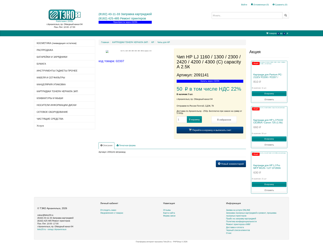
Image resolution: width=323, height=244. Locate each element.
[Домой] (37, 33)
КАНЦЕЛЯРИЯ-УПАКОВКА (51, 84)
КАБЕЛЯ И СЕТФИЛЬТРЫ (51, 77)
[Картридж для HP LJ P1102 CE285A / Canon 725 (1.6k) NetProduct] (269, 112)
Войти (244, 5)
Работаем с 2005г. (64, 21)
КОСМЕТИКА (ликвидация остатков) (57, 43)
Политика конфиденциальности (241, 221)
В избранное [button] (224, 119)
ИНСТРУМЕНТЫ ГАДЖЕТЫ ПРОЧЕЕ (57, 70)
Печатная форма (127, 145)
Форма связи (169, 216)
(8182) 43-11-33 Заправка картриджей (125, 14)
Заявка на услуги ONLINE (64, 33)
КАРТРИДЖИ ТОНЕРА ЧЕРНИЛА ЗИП (57, 91)
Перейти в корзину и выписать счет (211, 130)
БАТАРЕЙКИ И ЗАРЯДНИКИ (52, 57)
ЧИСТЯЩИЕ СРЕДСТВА (50, 118)
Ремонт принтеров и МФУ (125, 33)
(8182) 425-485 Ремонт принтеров (122, 18)
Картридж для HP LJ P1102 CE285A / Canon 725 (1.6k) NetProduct (268, 123)
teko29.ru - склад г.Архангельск (51, 229)
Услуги (40, 125)
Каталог (45, 33)
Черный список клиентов (238, 230)
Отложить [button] (269, 99)
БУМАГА (41, 63)
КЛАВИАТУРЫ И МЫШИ (50, 98)
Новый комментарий (232, 163)
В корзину (194, 119)
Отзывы (167, 210)
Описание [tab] (107, 145)
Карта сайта (169, 213)
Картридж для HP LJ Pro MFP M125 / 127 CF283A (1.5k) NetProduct (266, 168)
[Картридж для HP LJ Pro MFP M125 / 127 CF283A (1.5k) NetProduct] (269, 157)
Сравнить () (281, 5)
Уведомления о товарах (111, 213)
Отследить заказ (108, 210)
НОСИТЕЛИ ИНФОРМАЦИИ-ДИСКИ (56, 105)
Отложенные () (261, 5)
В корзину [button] (269, 93)
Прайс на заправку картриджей (95, 33)
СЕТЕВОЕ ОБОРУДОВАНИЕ (52, 112)
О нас (143, 33)
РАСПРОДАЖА (45, 50)
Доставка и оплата (235, 227)
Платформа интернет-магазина (149, 242)
